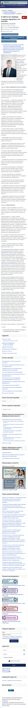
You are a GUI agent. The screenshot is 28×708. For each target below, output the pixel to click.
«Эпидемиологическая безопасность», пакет (13, 603)
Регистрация (5, 671)
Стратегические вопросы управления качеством (14, 440)
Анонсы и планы (6, 339)
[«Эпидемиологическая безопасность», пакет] (10, 599)
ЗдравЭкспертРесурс (7, 347)
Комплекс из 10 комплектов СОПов (11, 621)
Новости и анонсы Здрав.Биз (9, 41)
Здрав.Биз (22, 61)
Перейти (17, 331)
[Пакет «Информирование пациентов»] (10, 608)
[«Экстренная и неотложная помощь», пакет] (10, 581)
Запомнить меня (8, 657)
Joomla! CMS (5, 702)
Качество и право (6, 443)
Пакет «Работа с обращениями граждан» (12, 594)
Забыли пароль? (6, 668)
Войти (14, 665)
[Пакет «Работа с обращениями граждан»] (10, 590)
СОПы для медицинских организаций (12, 391)
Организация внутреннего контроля (11, 419)
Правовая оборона (6, 452)
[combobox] (8, 409)
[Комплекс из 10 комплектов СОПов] (10, 617)
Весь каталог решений (8, 393)
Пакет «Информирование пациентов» (12, 612)
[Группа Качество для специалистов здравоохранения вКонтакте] (14, 484)
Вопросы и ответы (7, 351)
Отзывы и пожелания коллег (9, 353)
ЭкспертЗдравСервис (6, 251)
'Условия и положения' (15, 636)
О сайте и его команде (8, 344)
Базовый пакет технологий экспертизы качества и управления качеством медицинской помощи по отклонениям (13, 46)
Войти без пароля (15, 661)
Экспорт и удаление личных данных (11, 680)
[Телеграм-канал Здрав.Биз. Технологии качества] (14, 473)
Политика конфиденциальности (10, 638)
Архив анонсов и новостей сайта (10, 340)
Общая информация (13, 27)
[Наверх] (25, 705)
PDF (25, 17)
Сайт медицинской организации (10, 458)
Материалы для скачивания (9, 349)
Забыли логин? (6, 670)
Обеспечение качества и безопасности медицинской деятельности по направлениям (13, 51)
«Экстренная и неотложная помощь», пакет (13, 585)
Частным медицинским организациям (12, 372)
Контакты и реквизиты (8, 343)
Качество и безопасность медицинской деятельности (14, 38)
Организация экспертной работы (10, 385)
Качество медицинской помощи (10, 34)
